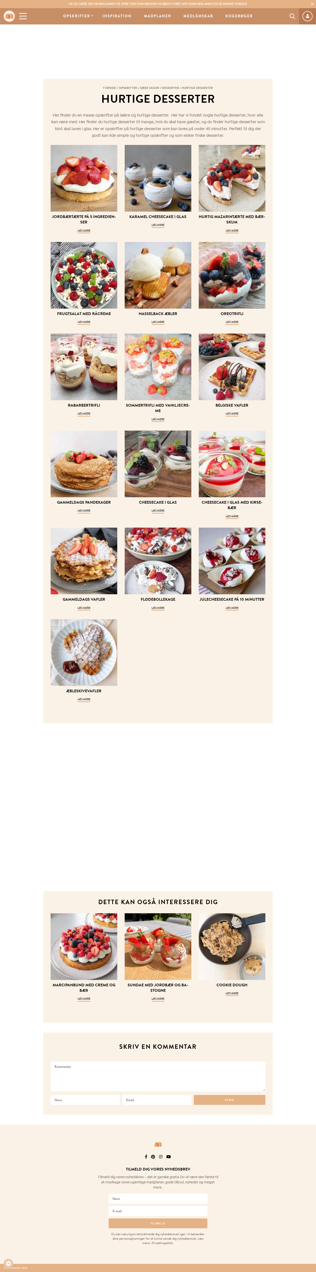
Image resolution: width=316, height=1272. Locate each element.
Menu (23, 16)
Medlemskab (198, 16)
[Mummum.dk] (158, 1144)
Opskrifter (76, 16)
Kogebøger (239, 16)
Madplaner (157, 16)
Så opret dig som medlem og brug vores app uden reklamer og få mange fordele (158, 4)
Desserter (170, 88)
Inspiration (117, 16)
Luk (309, 1163)
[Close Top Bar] (312, 3)
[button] (8, 1263)
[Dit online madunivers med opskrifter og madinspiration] (9, 16)
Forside (109, 88)
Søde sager (149, 88)
